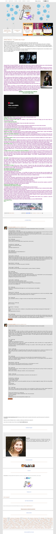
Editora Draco (30, 526)
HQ (10, 524)
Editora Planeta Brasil (38, 527)
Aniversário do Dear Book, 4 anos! (37, 31)
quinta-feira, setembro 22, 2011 (21, 227)
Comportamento (26, 522)
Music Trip (24, 528)
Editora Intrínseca (13, 523)
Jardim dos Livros (30, 528)
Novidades (45, 519)
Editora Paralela (18, 521)
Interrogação (6, 527)
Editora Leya (48, 521)
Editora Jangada (15, 524)
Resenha (5, 518)
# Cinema (37, 213)
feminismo (5, 528)
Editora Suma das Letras (27, 520)
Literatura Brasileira (44, 520)
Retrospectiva (13, 527)
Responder (10, 319)
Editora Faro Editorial (39, 528)
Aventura (12, 522)
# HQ (40, 213)
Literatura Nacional (34, 518)
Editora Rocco (6, 522)
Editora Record (47, 523)
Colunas (28, 1)
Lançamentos (11, 521)
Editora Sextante (38, 523)
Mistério (25, 523)
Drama (11, 520)
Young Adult (40, 522)
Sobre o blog (11, 1)
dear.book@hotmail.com (28, 505)
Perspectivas (31, 523)
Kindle (19, 526)
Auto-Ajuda (42, 521)
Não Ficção (33, 522)
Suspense (17, 520)
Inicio (6, 1)
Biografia (6, 523)
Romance (25, 518)
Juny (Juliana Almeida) (12, 227)
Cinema (26, 519)
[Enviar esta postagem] (42, 213)
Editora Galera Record (35, 519)
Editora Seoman (38, 526)
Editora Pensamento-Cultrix (34, 524)
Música (46, 524)
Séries (37, 521)
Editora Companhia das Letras (16, 519)
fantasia (35, 520)
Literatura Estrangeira (15, 518)
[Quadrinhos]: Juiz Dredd (17, 31)
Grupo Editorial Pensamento (15, 528)
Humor (33, 521)
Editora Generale (28, 527)
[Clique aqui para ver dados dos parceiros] (28, 509)
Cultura (14, 526)
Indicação (42, 518)
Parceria (15, 1)
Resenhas (23, 1)
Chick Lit (20, 523)
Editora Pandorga (47, 526)
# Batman (34, 213)
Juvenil (42, 524)
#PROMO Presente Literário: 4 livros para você (7, 31)
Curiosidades (18, 522)
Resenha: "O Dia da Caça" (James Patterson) (27, 31)
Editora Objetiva (23, 524)
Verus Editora (48, 528)
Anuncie (19, 1)
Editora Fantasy (48, 527)
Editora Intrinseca (26, 521)
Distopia (51, 522)
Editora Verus (21, 527)
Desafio (23, 526)
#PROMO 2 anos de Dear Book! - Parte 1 (47, 31)
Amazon (46, 522)
